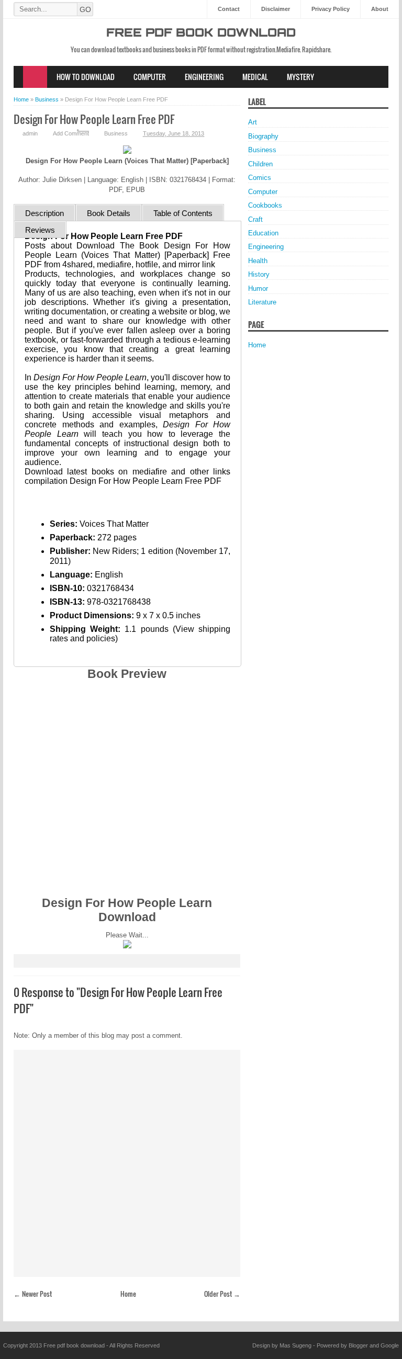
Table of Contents (183, 213)
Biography (263, 136)
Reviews (40, 229)
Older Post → (222, 1293)
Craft (255, 219)
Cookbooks (265, 205)
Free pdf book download (201, 34)
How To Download (86, 76)
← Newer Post (33, 1293)
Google (390, 1345)
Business (116, 133)
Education (263, 233)
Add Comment (71, 133)
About (379, 9)
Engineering (204, 76)
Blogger (358, 1345)
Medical (255, 76)
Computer (149, 76)
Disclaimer (275, 9)
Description (44, 213)
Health (257, 261)
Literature (262, 302)
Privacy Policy (330, 9)
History (259, 274)
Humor (258, 288)
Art (252, 122)
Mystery (300, 76)
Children (260, 164)
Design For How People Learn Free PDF (94, 119)
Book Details (108, 213)
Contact (229, 9)
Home (35, 77)
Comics (259, 178)
